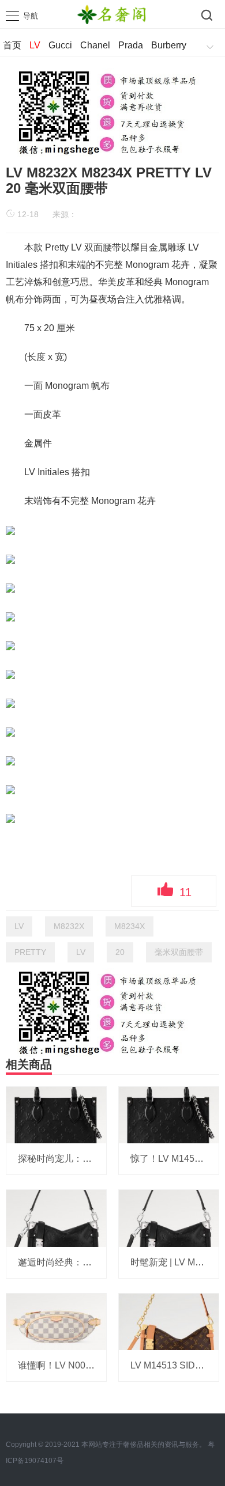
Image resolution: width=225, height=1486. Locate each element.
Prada (130, 45)
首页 (12, 45)
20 (120, 952)
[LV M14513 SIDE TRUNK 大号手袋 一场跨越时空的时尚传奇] (169, 1321)
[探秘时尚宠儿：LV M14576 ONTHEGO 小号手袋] (56, 1114)
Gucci (60, 45)
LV (34, 45)
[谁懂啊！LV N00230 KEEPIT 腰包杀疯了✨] (56, 1321)
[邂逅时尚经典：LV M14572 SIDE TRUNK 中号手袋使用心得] (56, 1217)
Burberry (168, 45)
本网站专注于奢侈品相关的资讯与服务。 (143, 1444)
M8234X (129, 926)
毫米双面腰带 (179, 952)
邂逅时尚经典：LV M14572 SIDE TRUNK (103, 1262)
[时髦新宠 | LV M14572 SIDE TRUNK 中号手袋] (169, 1217)
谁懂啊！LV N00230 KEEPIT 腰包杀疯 (97, 1365)
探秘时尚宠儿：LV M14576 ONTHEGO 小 (104, 1158)
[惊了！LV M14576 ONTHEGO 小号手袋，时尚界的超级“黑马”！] (169, 1114)
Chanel (95, 45)
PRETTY (30, 952)
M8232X (69, 926)
